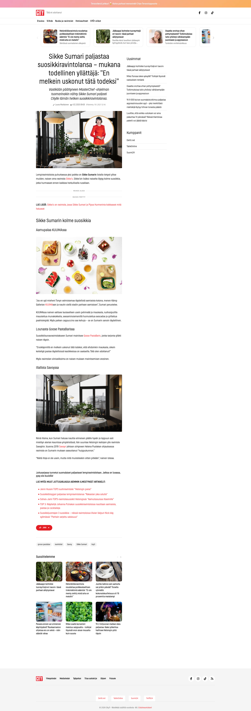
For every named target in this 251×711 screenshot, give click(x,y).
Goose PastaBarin (92, 336)
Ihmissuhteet (82, 21)
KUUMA (49, 304)
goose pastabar (44, 544)
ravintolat (58, 544)
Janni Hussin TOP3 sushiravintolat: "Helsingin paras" (65, 489)
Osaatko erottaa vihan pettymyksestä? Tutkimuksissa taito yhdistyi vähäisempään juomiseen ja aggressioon (146, 90)
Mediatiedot (65, 678)
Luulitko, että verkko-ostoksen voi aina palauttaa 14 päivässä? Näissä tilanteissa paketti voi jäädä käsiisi (144, 117)
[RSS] (212, 679)
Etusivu (40, 21)
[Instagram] (206, 12)
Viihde (50, 21)
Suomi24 (131, 152)
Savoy (69, 544)
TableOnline (132, 146)
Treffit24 (149, 698)
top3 (93, 544)
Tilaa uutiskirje (91, 678)
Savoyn (62, 446)
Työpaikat (77, 678)
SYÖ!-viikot (95, 21)
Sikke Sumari (82, 544)
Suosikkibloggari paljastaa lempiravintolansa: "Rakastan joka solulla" (73, 494)
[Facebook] (199, 12)
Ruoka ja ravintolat (64, 21)
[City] (39, 678)
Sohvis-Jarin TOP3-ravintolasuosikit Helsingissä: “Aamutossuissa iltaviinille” (77, 499)
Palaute (112, 678)
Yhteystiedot (51, 678)
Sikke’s (69, 179)
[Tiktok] (212, 12)
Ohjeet (103, 678)
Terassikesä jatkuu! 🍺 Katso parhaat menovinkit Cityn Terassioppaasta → (125, 4)
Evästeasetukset (145, 708)
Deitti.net (131, 140)
